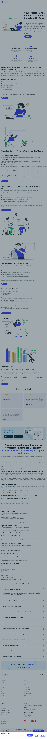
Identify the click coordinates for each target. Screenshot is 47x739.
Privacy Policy (20, 737)
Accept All (30, 735)
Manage (42, 735)
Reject (36, 735)
